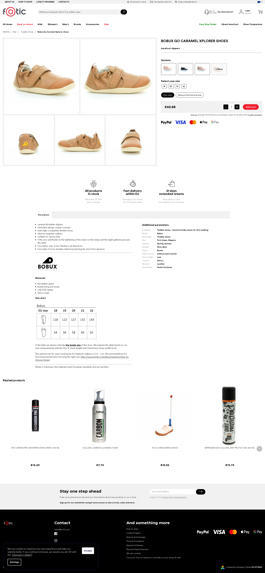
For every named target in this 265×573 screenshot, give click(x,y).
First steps (162, 240)
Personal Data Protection (137, 549)
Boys (165, 247)
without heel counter (167, 254)
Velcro (160, 260)
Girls (159, 247)
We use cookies (133, 553)
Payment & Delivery (134, 545)
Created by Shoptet (235, 567)
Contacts (63, 2)
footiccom (55, 540)
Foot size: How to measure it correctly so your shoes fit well (153, 557)
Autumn (168, 243)
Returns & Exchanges (135, 537)
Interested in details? (22, 555)
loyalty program (255, 115)
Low (159, 257)
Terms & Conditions (135, 541)
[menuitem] (7, 24)
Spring (160, 243)
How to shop (25, 2)
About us (9, 2)
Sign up (194, 115)
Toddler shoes (164, 237)
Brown (160, 250)
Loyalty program (45, 2)
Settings (14, 562)
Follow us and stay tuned (55, 533)
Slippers (172, 240)
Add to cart (251, 107)
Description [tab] (43, 215)
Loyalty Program (133, 533)
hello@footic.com (62, 529)
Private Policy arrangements (174, 497)
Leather (161, 264)
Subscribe (200, 491)
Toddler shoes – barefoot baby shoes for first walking (182, 230)
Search (124, 11)
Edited (254, 567)
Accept (88, 550)
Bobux (160, 233)
